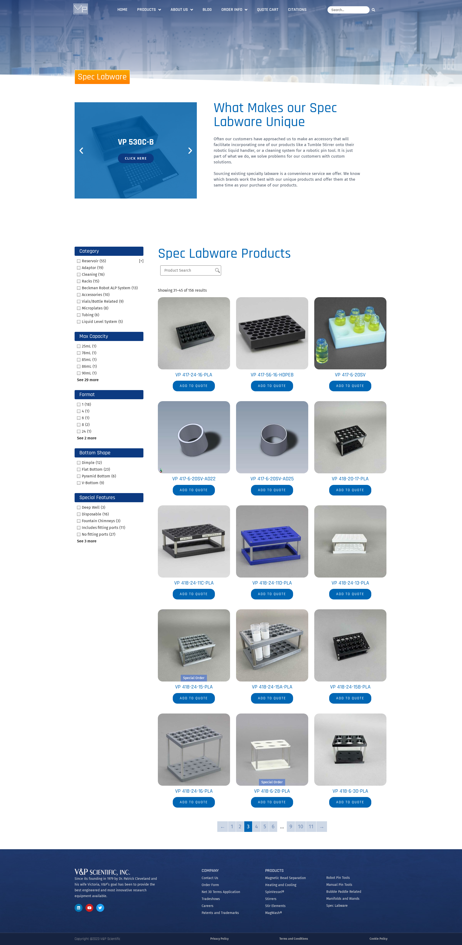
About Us (179, 9)
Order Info (231, 9)
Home (122, 9)
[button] (81, 150)
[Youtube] (89, 908)
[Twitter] (100, 908)
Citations (297, 9)
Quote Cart (267, 9)
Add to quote (194, 385)
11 (311, 826)
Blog (207, 9)
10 (300, 826)
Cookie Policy (378, 938)
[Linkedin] (79, 908)
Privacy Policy (219, 938)
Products (146, 9)
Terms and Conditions (293, 938)
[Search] (375, 9)
